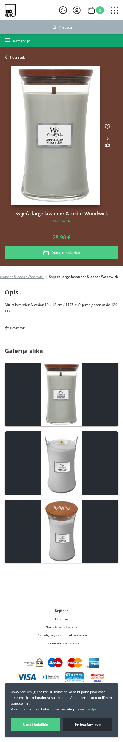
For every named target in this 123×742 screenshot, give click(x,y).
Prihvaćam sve (88, 724)
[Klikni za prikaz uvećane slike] (61, 394)
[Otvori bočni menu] (114, 10)
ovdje (91, 709)
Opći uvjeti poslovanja (62, 643)
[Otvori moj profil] (77, 10)
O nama (61, 618)
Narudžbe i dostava (61, 627)
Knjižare (61, 610)
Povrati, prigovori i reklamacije (61, 635)
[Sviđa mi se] (107, 144)
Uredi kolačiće (35, 724)
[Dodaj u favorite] (107, 127)
